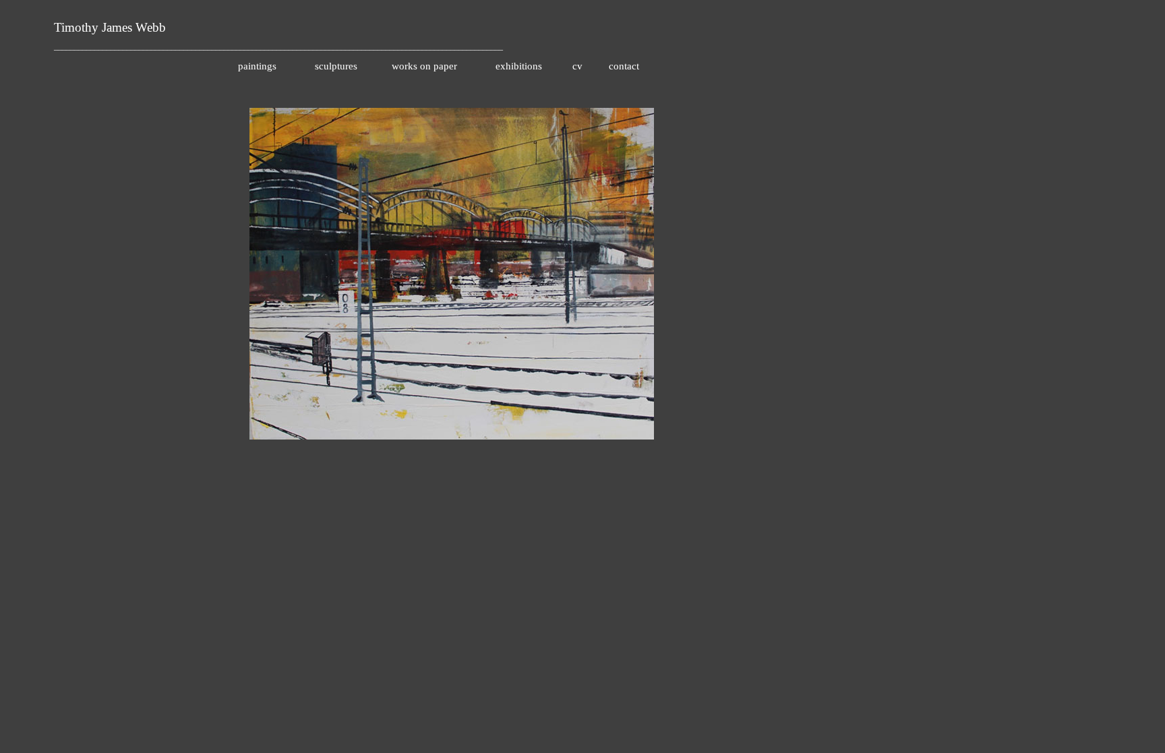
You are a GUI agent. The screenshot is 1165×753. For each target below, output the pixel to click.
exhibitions (519, 66)
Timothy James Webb (110, 27)
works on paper (424, 66)
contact (624, 66)
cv (577, 66)
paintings (257, 66)
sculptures (336, 66)
